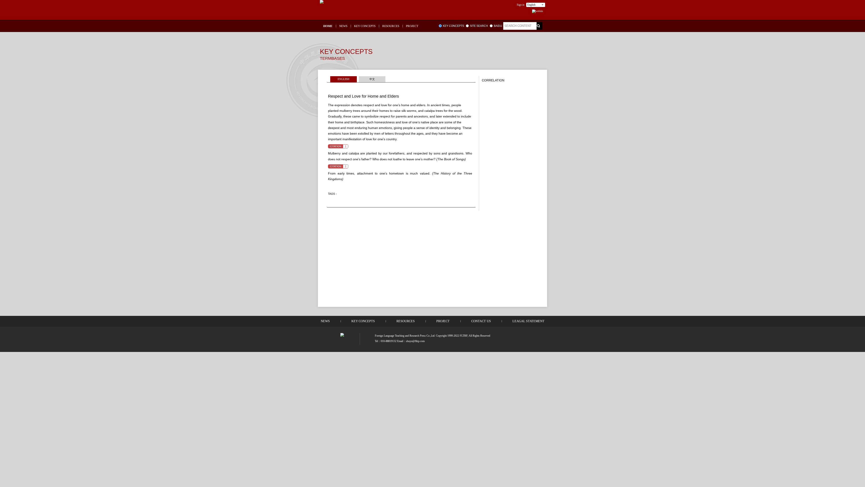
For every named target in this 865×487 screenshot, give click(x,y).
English (531, 4)
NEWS (343, 26)
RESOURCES (390, 26)
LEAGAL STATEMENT (528, 321)
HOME (327, 26)
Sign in (520, 4)
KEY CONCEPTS (365, 26)
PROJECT (412, 26)
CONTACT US (481, 321)
